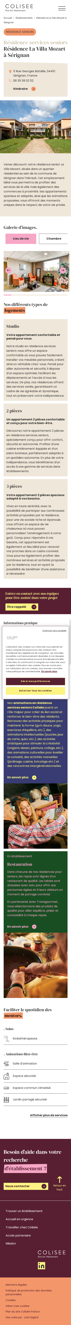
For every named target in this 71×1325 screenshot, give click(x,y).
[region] (35, 662)
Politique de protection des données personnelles (29, 1292)
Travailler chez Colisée (22, 1227)
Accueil (8, 17)
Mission (11, 1243)
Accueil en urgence (19, 1219)
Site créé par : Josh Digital (22, 1317)
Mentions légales (16, 1285)
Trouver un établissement (24, 1211)
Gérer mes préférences (35, 681)
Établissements (24, 17)
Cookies (11, 1300)
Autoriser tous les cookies (35, 690)
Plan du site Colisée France (23, 1311)
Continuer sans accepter (54, 630)
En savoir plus (49, 671)
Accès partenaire (18, 1235)
